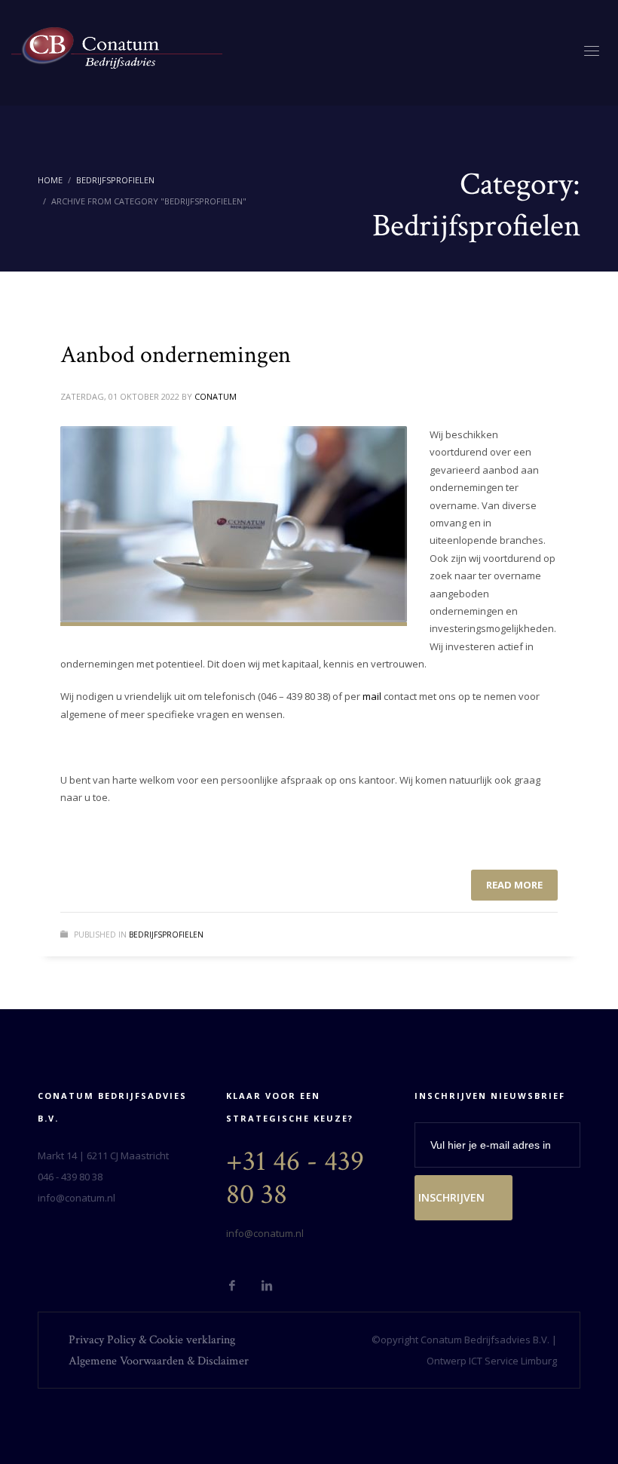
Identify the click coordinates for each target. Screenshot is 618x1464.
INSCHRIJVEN (451, 1197)
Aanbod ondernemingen (175, 354)
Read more (514, 885)
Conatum (215, 396)
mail (372, 696)
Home (50, 180)
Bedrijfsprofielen (115, 180)
